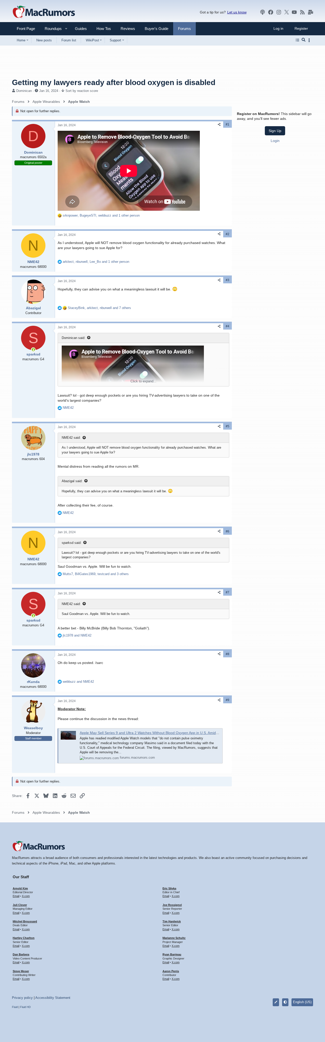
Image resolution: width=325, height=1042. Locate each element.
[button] (51, 29)
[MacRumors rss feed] (302, 12)
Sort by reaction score (82, 91)
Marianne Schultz (174, 937)
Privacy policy (22, 998)
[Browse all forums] (297, 40)
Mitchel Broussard (25, 921)
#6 (227, 531)
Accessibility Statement (52, 998)
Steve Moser (21, 971)
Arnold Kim (20, 888)
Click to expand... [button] (143, 381)
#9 (227, 700)
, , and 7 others (99, 308)
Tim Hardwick (171, 921)
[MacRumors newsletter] (310, 12)
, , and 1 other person (101, 215)
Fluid (15, 1006)
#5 (227, 426)
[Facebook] (270, 12)
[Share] (219, 124)
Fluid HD (25, 1006)
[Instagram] (278, 12)
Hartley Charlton (24, 937)
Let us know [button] (237, 12)
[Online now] (33, 349)
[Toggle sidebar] (310, 40)
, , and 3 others (96, 574)
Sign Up (275, 131)
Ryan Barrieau (171, 954)
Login (275, 141)
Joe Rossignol (172, 904)
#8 (227, 654)
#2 (227, 234)
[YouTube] (294, 12)
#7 (227, 592)
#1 (227, 124)
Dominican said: (73, 338)
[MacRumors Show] (262, 12)
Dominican (24, 91)
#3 (227, 280)
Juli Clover (20, 904)
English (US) (302, 1002)
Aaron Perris (170, 971)
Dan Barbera (21, 954)
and (77, 635)
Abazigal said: (72, 481)
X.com (26, 896)
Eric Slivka (169, 888)
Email (16, 896)
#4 (227, 326)
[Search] (303, 40)
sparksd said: (72, 543)
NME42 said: (71, 437)
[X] (286, 12)
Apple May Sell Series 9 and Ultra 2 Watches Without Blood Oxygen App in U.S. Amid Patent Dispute (160, 733)
